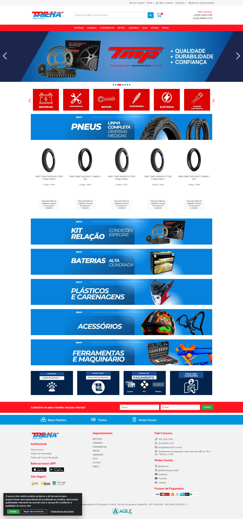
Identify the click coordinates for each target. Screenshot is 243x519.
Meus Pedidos (56, 420)
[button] (113, 85)
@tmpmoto (163, 466)
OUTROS (97, 462)
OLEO (95, 458)
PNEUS (96, 466)
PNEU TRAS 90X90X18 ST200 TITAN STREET (121, 177)
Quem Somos (37, 449)
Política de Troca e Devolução (44, 457)
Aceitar (13, 511)
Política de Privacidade (41, 453)
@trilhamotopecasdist (168, 470)
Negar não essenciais (34, 511)
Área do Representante (203, 3)
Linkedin (162, 482)
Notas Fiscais (147, 420)
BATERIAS (97, 439)
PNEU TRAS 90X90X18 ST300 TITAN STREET (49, 177)
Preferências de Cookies (62, 511)
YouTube (162, 478)
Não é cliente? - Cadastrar (172, 3)
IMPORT (96, 451)
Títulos (102, 420)
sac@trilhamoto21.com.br (170, 447)
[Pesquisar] (151, 15)
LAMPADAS (98, 454)
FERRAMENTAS (100, 447)
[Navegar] (4, 56)
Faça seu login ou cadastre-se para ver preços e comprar (49, 204)
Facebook (162, 474)
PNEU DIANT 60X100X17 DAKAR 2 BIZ (85, 177)
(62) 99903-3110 (203, 18)
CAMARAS (98, 443)
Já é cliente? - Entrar (142, 3)
